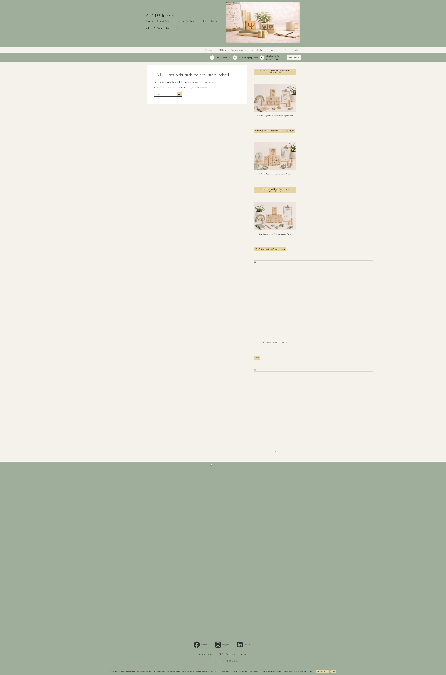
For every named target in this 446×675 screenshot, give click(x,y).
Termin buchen (294, 58)
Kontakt (295, 50)
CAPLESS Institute (160, 16)
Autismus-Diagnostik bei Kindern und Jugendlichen (274, 72)
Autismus (208, 50)
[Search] (179, 94)
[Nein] (443, 671)
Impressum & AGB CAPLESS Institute (221, 654)
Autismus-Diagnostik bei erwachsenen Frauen (274, 131)
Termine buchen (257, 50)
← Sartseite (169, 88)
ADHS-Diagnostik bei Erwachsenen (270, 249)
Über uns (273, 50)
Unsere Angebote (237, 50)
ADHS (221, 50)
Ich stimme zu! (322, 671)
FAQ (285, 50)
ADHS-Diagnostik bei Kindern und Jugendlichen (275, 190)
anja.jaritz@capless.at (248, 57)
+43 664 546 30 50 (223, 57)
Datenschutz (241, 654)
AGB (333, 671)
